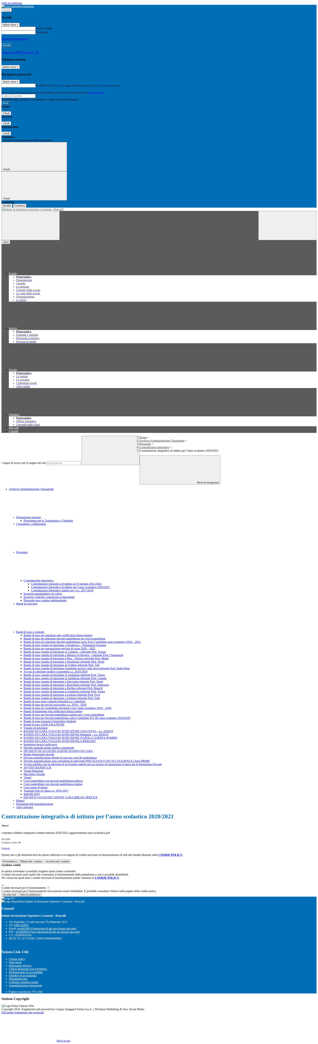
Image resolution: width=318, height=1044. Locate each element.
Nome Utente (44, 28)
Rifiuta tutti (31, 861)
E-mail (40, 85)
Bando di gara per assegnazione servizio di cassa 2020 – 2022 (59, 648)
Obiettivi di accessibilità (22, 975)
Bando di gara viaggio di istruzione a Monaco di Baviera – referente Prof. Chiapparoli (73, 655)
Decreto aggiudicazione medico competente (49, 747)
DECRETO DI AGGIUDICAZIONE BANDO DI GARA (58, 751)
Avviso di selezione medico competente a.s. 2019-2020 (55, 671)
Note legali (15, 962)
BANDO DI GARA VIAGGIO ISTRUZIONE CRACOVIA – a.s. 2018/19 (68, 731)
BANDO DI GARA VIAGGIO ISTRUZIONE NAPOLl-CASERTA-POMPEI (70, 737)
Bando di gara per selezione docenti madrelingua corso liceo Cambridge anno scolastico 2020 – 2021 (82, 641)
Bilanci (20, 800)
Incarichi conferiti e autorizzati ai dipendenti (49, 597)
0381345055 (21, 925)
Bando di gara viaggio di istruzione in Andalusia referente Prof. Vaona (64, 675)
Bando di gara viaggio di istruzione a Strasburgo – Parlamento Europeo (65, 645)
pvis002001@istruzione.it (46, 928)
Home (143, 437)
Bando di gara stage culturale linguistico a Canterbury (55, 701)
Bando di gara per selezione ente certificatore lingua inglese (58, 635)
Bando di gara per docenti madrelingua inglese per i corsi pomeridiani (64, 714)
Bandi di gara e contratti (30, 632)
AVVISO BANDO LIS (37, 767)
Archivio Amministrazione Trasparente (162, 440)
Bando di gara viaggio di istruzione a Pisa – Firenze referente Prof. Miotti (66, 658)
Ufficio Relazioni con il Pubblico (28, 969)
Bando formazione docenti (39, 754)
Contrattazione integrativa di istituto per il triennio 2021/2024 (66, 583)
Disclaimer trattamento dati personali (22, 1012)
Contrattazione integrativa (154, 447)
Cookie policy (17, 959)
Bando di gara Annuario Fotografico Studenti (50, 721)
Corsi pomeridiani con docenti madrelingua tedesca (53, 780)
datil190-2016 (32, 794)
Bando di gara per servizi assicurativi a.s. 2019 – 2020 (55, 704)
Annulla (7, 205)
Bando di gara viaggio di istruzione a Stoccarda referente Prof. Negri (63, 681)
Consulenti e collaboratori (31, 523)
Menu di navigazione (207, 482)
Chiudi (6, 113)
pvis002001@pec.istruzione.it (48, 931)
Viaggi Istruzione (33, 770)
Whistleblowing (18, 978)
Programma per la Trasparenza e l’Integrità (48, 520)
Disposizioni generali (28, 517)
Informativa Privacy (20, 965)
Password (41, 32)
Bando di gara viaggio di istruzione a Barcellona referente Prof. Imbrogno (66, 684)
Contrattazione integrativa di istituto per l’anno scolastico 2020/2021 (70, 587)
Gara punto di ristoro (36, 787)
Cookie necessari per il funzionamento (24, 887)
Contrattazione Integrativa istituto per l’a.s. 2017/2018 (62, 590)
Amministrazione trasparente (25, 985)
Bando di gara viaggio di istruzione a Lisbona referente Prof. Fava (62, 694)
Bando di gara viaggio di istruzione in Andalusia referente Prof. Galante (65, 678)
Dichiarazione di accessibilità (26, 972)
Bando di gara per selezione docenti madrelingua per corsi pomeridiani (64, 638)
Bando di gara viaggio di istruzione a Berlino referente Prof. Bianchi (63, 688)
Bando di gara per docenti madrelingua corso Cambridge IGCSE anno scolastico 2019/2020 (77, 718)
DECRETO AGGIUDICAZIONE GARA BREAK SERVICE (61, 797)
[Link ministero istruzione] (17, 6)
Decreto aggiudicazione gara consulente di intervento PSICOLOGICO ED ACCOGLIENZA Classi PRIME (87, 761)
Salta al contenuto (11, 3)
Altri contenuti (24, 807)
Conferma (20, 205)
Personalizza (10, 861)
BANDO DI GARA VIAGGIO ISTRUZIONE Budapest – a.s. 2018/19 (66, 734)
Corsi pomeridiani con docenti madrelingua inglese (53, 784)
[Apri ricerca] (287, 225)
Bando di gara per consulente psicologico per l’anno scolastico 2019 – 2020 (67, 708)
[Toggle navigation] (30, 225)
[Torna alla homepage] (159, 209)
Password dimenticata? (14, 38)
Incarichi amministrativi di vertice (43, 593)
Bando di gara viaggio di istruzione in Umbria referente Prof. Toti (61, 665)
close (6, 242)
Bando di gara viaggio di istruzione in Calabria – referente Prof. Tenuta (65, 651)
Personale (145, 444)
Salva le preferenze (30, 894)
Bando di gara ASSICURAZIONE (44, 724)
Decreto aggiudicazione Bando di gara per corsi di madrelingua (60, 757)
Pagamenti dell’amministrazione (34, 804)
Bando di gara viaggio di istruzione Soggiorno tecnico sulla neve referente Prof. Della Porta (77, 668)
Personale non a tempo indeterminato (45, 600)
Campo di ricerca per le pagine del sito (23, 462)
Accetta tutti (57, 861)
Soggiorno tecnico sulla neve (40, 744)
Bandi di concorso (26, 603)
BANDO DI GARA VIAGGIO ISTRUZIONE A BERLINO (60, 741)
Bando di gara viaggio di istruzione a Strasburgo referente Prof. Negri (64, 661)
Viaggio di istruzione (36, 727)
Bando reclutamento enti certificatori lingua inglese (53, 711)
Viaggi (27, 777)
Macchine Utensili (34, 774)
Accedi (6, 10)
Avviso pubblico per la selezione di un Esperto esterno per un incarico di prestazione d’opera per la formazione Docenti (93, 764)
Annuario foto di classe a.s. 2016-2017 (46, 790)
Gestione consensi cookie (23, 982)
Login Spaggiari (96, 92)
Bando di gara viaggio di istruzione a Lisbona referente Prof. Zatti (62, 698)
